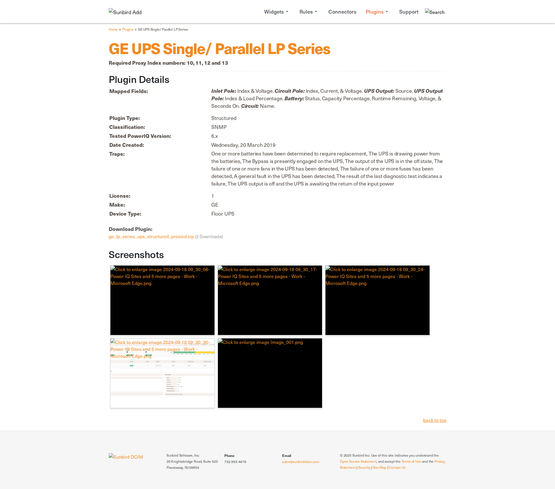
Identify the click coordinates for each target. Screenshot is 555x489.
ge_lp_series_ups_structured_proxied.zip (152, 236)
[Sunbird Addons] (125, 11)
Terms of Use (411, 461)
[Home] (126, 455)
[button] (277, 11)
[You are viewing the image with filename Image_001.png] (270, 373)
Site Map (379, 467)
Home (113, 29)
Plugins (128, 29)
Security (364, 467)
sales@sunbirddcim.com (300, 461)
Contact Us (397, 467)
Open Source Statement (358, 461)
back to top (434, 419)
